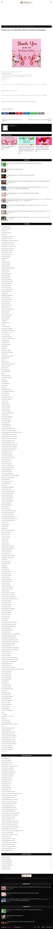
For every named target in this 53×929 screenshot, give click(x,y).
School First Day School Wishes (8, 391)
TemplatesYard (11, 927)
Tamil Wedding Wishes (6, 706)
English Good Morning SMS (7, 289)
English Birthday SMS (6, 275)
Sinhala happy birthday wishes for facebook (10, 659)
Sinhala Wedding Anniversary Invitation (9, 622)
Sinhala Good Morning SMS (7, 498)
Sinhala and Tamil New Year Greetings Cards (10, 639)
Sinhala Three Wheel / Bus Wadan (8, 594)
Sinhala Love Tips (5, 542)
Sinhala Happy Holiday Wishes (7, 514)
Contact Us (43, 927)
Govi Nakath (4, 320)
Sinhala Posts (4, 565)
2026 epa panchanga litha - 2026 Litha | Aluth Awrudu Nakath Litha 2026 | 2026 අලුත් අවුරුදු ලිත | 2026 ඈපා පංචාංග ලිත (29, 887)
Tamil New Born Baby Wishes (7, 700)
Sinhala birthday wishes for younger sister (10, 649)
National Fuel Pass (5, 361)
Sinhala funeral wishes (6, 655)
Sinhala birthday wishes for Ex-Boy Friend (10, 641)
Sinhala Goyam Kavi (5, 506)
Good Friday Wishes (5, 318)
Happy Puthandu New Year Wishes (8, 330)
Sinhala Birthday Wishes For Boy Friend (9, 430)
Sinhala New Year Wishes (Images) (8, 555)
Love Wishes (4, 348)
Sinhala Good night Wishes (7, 504)
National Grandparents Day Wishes (8, 363)
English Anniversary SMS (6, 273)
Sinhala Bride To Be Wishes (7, 453)
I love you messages (5, 334)
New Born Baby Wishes (6, 365)
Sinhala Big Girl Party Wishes (7, 416)
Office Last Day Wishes (6, 375)
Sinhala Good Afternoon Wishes (8, 493)
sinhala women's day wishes (7, 749)
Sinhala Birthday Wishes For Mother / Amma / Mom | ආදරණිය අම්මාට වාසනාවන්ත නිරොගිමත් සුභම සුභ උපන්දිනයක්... (28, 218)
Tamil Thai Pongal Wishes (7, 704)
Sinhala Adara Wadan (6, 408)
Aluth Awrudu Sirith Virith (7, 228)
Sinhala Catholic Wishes (6, 459)
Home (3, 26)
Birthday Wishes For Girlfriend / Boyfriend (10, 240)
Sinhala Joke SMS (5, 526)
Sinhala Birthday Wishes (6, 426)
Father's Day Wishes (5, 312)
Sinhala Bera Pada (5, 414)
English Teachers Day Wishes (7, 299)
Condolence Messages (6, 264)
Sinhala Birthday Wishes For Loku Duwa (9, 438)
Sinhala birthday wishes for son (8, 645)
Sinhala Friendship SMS (6, 489)
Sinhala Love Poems (5, 536)
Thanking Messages (5, 708)
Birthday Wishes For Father (7, 238)
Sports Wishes (4, 682)
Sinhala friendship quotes (7, 651)
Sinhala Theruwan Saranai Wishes (8, 592)
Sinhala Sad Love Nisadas (6, 575)
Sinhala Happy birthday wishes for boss (9, 518)
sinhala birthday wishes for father (8, 737)
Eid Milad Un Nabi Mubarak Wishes (8, 267)
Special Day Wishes (5, 680)
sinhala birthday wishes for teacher (9, 741)
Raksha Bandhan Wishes (6, 389)
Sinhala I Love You (5, 522)
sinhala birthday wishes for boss (8, 733)
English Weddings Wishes (7, 305)
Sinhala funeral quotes (6, 653)
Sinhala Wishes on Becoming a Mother (9, 637)
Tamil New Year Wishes (6, 702)
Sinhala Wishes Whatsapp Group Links (9, 635)
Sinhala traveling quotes (6, 671)
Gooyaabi (22, 927)
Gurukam (3, 324)
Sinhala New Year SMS (6, 553)
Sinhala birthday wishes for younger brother (10, 647)
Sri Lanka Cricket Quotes (6, 684)
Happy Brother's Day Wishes (7, 328)
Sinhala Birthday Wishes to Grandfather (9, 448)
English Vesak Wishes (6, 303)
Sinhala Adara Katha (6, 405)
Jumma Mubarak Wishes (6, 344)
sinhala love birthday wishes (7, 747)
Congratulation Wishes (6, 265)
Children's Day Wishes (6, 262)
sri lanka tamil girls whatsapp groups (15, 169)
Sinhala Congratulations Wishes (8, 467)
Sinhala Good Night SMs (6, 502)
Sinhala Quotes (5, 567)
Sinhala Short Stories (6, 583)
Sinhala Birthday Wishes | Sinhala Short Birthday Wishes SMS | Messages (23, 193)
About (39, 927)
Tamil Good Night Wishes (6, 698)
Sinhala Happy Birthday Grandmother (9, 510)
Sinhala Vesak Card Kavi (6, 614)
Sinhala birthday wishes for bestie (8, 643)
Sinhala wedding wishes (6, 675)
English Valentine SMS (6, 301)
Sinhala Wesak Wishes (6, 632)
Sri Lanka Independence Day (7, 688)
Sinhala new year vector (6, 665)
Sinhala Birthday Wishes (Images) (8, 428)
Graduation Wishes (5, 322)
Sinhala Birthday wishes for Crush (8, 450)
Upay (3, 712)
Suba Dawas (4, 690)
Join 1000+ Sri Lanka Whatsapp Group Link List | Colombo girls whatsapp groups (24, 163)
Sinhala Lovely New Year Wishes (8, 545)
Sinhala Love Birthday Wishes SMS (8, 530)
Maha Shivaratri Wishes (6, 350)
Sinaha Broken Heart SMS (6, 399)
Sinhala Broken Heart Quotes (7, 455)
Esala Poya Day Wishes (6, 310)
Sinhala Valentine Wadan (6, 604)
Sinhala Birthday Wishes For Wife (8, 442)
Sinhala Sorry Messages (6, 585)
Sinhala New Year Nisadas (7, 551)
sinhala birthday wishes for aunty (8, 731)
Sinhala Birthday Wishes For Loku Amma (9, 436)
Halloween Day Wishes (6, 326)
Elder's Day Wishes (5, 271)
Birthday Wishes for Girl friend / (8, 244)
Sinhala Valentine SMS (6, 602)
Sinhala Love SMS (5, 540)
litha (3, 726)
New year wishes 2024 (6, 369)
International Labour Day (6, 336)
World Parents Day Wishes (7, 722)
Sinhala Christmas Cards (6, 461)
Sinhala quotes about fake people (8, 667)
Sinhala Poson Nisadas (6, 561)
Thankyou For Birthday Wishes (10, 26)
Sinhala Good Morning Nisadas (8, 497)
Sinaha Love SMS (5, 401)
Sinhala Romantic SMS (6, 573)
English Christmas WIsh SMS (7, 281)
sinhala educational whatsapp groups (9, 743)
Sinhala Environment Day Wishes (8, 477)
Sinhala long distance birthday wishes (9, 661)
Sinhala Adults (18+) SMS (6, 410)
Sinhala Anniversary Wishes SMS (8, 412)
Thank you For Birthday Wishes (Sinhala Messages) (8, 147)
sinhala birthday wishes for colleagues (9, 735)
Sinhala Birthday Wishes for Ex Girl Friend (10, 444)
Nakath (3, 359)
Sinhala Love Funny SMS (6, 532)
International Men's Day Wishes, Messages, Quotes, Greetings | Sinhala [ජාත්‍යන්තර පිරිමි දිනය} (27, 205)
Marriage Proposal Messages (7, 352)
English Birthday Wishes (6, 277)
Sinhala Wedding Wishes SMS (7, 630)
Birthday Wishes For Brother (7, 236)
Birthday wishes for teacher (7, 254)
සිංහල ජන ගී (4, 751)
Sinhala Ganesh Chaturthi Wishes (8, 491)
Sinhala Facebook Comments (7, 481)
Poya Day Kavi (4, 379)
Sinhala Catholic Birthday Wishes (8, 457)
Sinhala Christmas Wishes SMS (7, 465)
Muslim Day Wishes (5, 358)
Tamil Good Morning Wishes (7, 696)
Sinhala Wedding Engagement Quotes (9, 626)
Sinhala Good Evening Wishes (7, 495)
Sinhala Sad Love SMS (6, 577)
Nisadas (3, 373)
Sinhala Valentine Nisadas (7, 600)
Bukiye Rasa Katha (5, 258)
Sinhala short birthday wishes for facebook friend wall (12, 669)
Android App (4, 230)
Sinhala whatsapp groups (7, 677)
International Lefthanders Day (7, 338)
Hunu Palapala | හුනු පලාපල (7, 332)
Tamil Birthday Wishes (6, 692)
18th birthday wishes (6, 226)
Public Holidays (5, 385)
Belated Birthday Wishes (6, 232)
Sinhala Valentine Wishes (6, 606)
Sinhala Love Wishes (6, 543)
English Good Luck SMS (6, 287)
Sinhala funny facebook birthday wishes (9, 657)
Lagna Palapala (4, 346)
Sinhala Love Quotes (6, 538)
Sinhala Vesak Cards (5, 616)
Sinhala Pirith (4, 559)
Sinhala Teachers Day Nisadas (7, 587)
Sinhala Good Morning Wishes (7, 500)
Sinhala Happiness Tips (6, 508)
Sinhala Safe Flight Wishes (7, 579)
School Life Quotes (5, 395)
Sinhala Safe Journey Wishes (7, 581)
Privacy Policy (49, 927)
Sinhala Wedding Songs (6, 628)
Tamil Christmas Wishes (6, 694)
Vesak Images (4, 714)
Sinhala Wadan (4, 620)
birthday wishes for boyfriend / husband (10, 724)
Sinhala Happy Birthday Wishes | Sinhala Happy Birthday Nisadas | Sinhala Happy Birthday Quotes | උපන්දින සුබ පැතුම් (28, 181)
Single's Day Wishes (5, 403)
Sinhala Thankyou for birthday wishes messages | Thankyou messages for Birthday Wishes (42, 148)
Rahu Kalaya (4, 387)
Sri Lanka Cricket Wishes (6, 686)
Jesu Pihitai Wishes (5, 342)
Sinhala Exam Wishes (6, 479)
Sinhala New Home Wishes (7, 549)
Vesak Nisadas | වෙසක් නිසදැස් (7, 716)
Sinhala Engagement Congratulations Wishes (10, 475)
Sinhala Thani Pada (5, 590)
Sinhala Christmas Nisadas (7, 463)
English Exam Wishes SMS (6, 283)
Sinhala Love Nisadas (6, 534)
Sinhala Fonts (4, 485)
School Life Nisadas (5, 393)
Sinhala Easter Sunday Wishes (7, 473)
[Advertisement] (26, 14)
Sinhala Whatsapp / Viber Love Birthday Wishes (27, 813)
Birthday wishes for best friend (8, 248)
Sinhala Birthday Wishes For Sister (8, 440)
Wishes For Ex (4, 718)
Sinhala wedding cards (6, 673)
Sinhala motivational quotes (7, 663)
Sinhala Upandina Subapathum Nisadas (9, 598)
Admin (15, 125)
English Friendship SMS (6, 285)
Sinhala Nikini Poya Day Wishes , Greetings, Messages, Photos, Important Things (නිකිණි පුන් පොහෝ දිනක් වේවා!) (29, 212)
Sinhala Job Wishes (5, 524)
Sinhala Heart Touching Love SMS (8, 520)
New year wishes (5, 367)
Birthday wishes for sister (7, 252)
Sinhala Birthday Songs (6, 424)
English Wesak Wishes (6, 307)
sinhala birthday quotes (6, 729)
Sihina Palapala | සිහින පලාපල (7, 397)
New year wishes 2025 (6, 371)
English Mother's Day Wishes (7, 295)
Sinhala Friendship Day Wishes (7, 487)
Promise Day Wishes (5, 383)
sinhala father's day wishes (7, 745)
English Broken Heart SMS (7, 279)
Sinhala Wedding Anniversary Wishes (9, 624)
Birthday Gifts (4, 234)
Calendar (3, 260)
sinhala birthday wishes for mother (8, 739)
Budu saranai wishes (6, 256)
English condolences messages (8, 309)
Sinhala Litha (4, 528)
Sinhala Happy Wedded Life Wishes (8, 516)
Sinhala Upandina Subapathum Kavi (9, 596)
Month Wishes (4, 354)
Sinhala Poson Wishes (6, 563)
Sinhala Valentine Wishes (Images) (8, 608)
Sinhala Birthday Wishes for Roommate (9, 446)
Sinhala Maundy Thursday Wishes (8, 547)
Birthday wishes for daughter (7, 250)
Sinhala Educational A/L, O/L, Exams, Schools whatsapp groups (21, 175)
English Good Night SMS (6, 291)
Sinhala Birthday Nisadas (6, 420)
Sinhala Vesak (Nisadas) (6, 612)
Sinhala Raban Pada (5, 569)
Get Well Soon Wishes (6, 316)
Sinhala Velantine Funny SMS (7, 610)
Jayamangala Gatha (5, 340)
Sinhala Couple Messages (6, 469)
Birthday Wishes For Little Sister (8, 242)
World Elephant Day (5, 720)
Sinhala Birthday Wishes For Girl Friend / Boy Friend (12, 432)
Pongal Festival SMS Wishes (7, 377)
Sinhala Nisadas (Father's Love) (8, 557)
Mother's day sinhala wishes (7, 356)
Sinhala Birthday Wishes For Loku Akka (9, 434)
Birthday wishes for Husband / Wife (9, 246)
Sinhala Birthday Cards (6, 418)
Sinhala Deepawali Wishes (7, 471)
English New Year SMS (6, 297)
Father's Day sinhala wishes (7, 314)
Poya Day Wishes (5, 381)
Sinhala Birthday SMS (6, 422)
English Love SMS (5, 293)
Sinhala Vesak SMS (5, 618)
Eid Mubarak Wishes (5, 269)
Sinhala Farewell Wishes (6, 483)
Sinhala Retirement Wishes (7, 571)
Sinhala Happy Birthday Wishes (8, 512)
